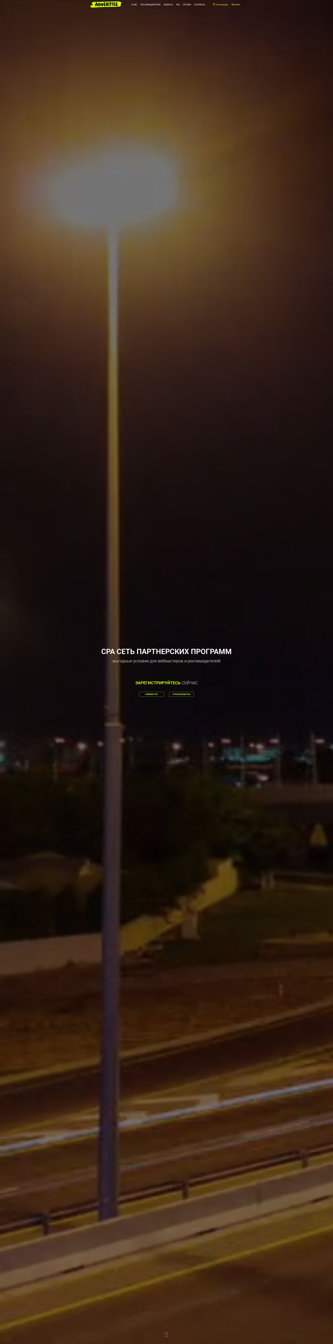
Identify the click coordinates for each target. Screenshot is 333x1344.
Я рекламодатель (181, 694)
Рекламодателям (150, 4)
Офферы (168, 4)
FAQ (178, 4)
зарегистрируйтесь (158, 682)
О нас (134, 4)
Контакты (199, 4)
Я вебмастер (151, 694)
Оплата (187, 4)
